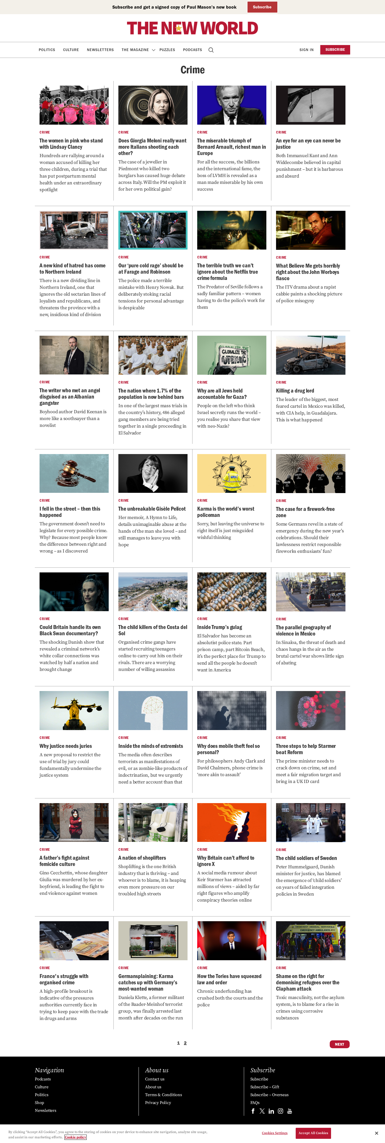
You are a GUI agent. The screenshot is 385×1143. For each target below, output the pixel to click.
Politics (47, 50)
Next (339, 1044)
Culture (71, 50)
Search (211, 49)
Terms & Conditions (163, 1094)
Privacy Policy (158, 1102)
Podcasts (192, 50)
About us (153, 1087)
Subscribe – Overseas (269, 1094)
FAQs (255, 1102)
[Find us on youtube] (289, 1112)
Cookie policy (75, 1137)
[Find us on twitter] (262, 1112)
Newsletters (100, 50)
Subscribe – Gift (264, 1087)
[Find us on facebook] (253, 1112)
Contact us (154, 1079)
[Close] (376, 1133)
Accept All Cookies (313, 1133)
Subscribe (262, 6)
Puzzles (167, 50)
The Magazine (135, 50)
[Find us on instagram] (280, 1112)
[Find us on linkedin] (271, 1112)
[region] (192, 1133)
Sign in (307, 50)
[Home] (192, 28)
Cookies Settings (275, 1133)
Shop (39, 1102)
